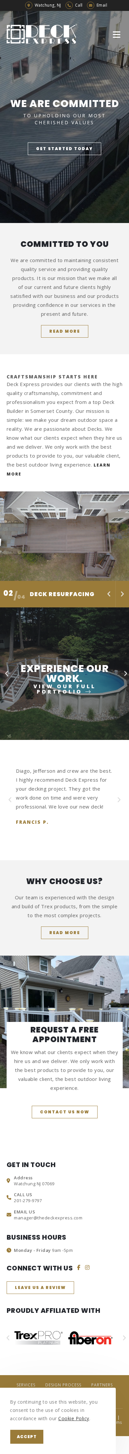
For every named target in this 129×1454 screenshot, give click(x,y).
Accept (27, 1436)
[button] (64, 148)
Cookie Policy (73, 1418)
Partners (102, 1385)
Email (102, 5)
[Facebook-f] (78, 1267)
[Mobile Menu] (118, 34)
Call (79, 5)
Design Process (63, 1385)
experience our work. (64, 677)
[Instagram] (87, 1267)
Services (26, 1385)
